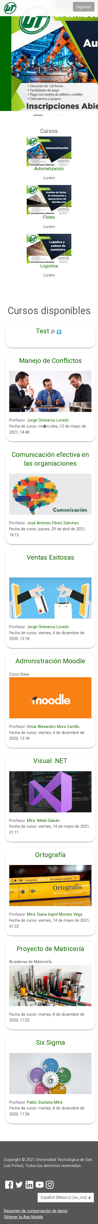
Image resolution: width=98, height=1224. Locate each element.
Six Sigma (50, 1042)
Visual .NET (50, 761)
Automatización (49, 168)
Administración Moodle (50, 661)
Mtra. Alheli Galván (43, 820)
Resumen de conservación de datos (36, 1211)
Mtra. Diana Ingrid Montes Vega (54, 914)
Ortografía (50, 855)
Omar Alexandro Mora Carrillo (53, 726)
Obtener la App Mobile (23, 1217)
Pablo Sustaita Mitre (45, 1102)
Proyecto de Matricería (50, 949)
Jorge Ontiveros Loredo (48, 420)
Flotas (49, 217)
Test (42, 331)
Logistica (49, 266)
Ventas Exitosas (50, 557)
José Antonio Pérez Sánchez (53, 523)
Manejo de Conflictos (50, 361)
